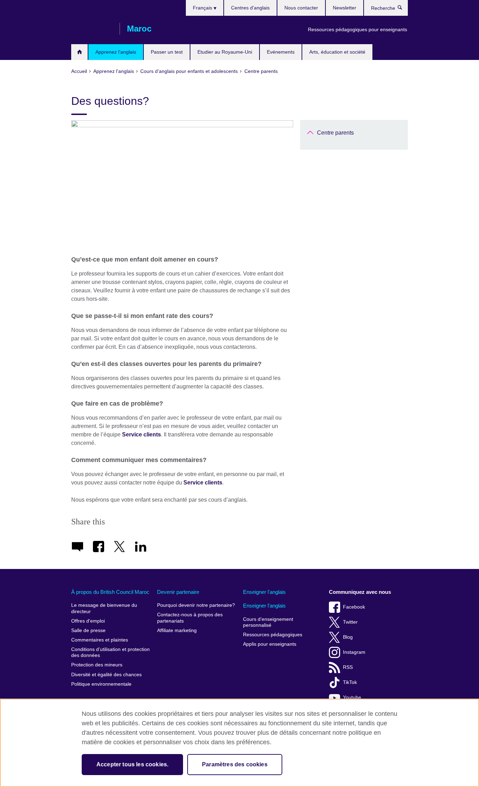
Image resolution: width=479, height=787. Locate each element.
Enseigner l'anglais (264, 592)
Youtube (352, 697)
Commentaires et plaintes (99, 640)
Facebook (354, 607)
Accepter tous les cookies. (132, 764)
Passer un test (167, 52)
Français (203, 8)
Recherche (403, 9)
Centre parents (335, 133)
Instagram (354, 652)
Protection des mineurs (96, 664)
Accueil (79, 52)
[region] (239, 743)
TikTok (350, 682)
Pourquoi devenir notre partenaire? (196, 605)
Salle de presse (88, 630)
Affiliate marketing (177, 630)
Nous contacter (301, 8)
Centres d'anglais (250, 8)
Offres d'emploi (88, 621)
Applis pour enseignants (269, 644)
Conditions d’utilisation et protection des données (110, 652)
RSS (348, 667)
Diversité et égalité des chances (106, 674)
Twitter (350, 622)
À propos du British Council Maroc (110, 592)
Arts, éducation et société (337, 52)
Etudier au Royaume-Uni (224, 52)
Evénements (281, 52)
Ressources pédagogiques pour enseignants (357, 29)
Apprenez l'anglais (115, 52)
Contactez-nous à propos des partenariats (190, 618)
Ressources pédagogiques (272, 634)
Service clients (141, 434)
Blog (348, 637)
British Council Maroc (92, 29)
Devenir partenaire (178, 592)
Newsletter (344, 8)
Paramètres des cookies (235, 764)
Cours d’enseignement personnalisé (268, 622)
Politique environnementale (101, 684)
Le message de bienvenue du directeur (104, 608)
